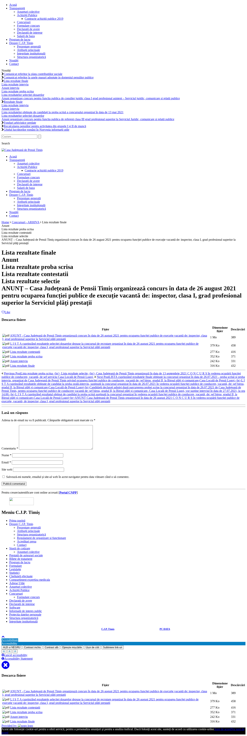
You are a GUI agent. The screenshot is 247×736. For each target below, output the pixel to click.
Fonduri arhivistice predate (20, 122)
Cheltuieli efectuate (21, 576)
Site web (7, 469)
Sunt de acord (222, 729)
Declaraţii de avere (28, 29)
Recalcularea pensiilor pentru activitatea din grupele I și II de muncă (45, 126)
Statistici (14, 572)
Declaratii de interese (22, 604)
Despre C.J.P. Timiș (21, 43)
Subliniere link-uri (112, 647)
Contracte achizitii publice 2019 (44, 18)
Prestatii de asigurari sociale (26, 555)
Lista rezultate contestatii (25, 351)
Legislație (15, 569)
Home (5, 222)
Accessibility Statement (18, 658)
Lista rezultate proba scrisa (26, 356)
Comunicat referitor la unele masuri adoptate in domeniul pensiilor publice (49, 77)
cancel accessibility (15, 655)
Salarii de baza (26, 36)
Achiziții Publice (27, 15)
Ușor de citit (92, 647)
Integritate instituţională (31, 53)
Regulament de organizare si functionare (41, 538)
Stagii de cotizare (19, 548)
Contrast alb (51, 647)
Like (7, 312)
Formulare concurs (28, 25)
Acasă (13, 4)
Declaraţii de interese (29, 32)
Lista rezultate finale (22, 365)
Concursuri (23, 22)
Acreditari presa (26, 541)
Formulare (15, 565)
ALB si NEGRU (11, 647)
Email (6, 462)
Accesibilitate (10, 640)
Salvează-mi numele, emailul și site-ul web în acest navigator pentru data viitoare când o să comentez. (67, 476)
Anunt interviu (19, 361)
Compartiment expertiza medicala (29, 579)
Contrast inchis (32, 647)
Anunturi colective (28, 551)
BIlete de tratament (20, 558)
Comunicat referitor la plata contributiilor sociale (33, 74)
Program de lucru (19, 39)
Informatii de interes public (25, 611)
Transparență (17, 8)
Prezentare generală (29, 46)
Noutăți (13, 60)
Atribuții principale (28, 50)
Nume (6, 455)
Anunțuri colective (28, 11)
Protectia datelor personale (25, 614)
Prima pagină (17, 520)
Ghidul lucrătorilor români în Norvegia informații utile (36, 129)
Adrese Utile (17, 583)
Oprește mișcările (72, 647)
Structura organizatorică (31, 57)
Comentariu (10, 448)
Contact (14, 64)
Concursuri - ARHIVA (25, 222)
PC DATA (165, 629)
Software (14, 607)
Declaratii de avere (20, 600)
